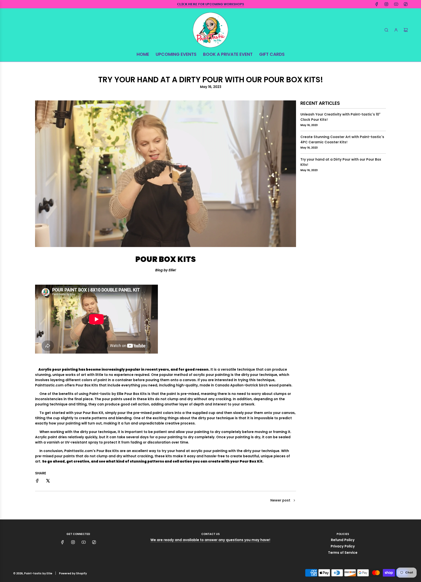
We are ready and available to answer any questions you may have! (210, 540)
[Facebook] (377, 4)
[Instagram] (386, 4)
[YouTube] (396, 4)
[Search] (386, 30)
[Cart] (405, 30)
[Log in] (396, 30)
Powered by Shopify (73, 573)
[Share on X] (48, 481)
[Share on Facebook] (37, 481)
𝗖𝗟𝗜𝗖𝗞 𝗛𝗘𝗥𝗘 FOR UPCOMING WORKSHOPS (210, 4)
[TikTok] (405, 4)
